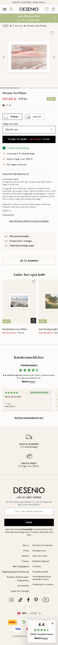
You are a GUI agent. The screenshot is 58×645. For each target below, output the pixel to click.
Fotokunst (18, 25)
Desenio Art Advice (42, 545)
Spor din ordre (40, 556)
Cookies (37, 566)
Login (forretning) (20, 591)
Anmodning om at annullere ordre (42, 577)
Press (26, 550)
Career (25, 561)
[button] (42, 631)
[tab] (9, 87)
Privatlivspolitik (40, 571)
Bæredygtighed (21, 566)
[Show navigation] (4, 9)
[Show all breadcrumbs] (5, 25)
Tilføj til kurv (29, 139)
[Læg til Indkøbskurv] (33, 320)
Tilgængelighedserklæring (15, 571)
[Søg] (11, 9)
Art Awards (23, 585)
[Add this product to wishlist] (52, 32)
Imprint (25, 556)
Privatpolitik (27, 529)
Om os (25, 545)
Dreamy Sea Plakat (37, 25)
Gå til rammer (29, 260)
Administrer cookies (43, 584)
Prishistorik (8, 214)
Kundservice (39, 550)
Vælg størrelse (10, 123)
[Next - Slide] (54, 57)
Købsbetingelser (41, 561)
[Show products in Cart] (53, 9)
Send (29, 522)
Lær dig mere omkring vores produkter (29, 221)
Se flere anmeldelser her (29, 417)
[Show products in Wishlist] (46, 9)
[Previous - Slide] (3, 57)
